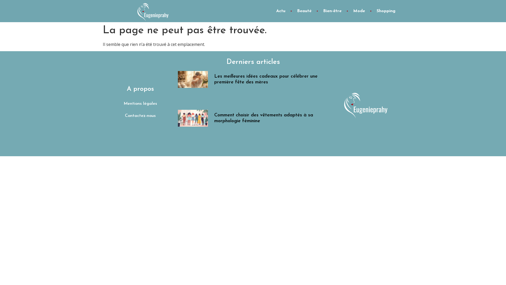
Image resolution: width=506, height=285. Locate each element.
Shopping (386, 11)
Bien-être (332, 11)
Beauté (304, 11)
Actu (280, 11)
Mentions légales (140, 104)
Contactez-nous (140, 116)
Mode (359, 11)
